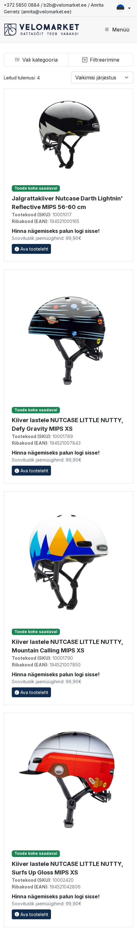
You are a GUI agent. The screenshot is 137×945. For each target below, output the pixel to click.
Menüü (120, 29)
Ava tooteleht (33, 249)
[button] (123, 8)
